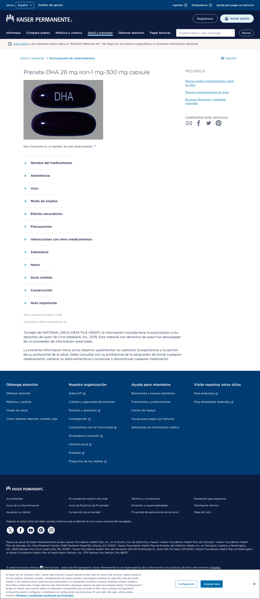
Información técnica (206, 505)
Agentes (178, 5)
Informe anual (78, 444)
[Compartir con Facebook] (198, 123)
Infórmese (13, 32)
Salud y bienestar (100, 32)
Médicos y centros (69, 32)
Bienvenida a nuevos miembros (153, 393)
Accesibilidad (14, 498)
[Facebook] (20, 530)
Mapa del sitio (202, 512)
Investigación (78, 419)
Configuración (186, 584)
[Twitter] (9, 530)
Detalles (215, 567)
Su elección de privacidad (84, 512)
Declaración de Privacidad (58, 595)
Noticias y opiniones (83, 410)
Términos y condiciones (145, 498)
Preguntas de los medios (86, 461)
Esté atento (21, 43)
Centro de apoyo (50, 5)
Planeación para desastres (210, 498)
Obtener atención (131, 32)
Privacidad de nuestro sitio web (88, 498)
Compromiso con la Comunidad (91, 427)
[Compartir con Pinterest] (218, 123)
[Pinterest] (40, 530)
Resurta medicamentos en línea (207, 92)
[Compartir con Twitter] (208, 123)
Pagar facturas (160, 32)
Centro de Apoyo (143, 410)
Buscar (246, 32)
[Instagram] (50, 530)
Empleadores (200, 5)
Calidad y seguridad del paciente (92, 402)
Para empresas (204, 393)
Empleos (75, 452)
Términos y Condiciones (29, 595)
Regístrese (205, 18)
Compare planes (38, 32)
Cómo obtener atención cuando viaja (31, 419)
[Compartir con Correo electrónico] (188, 123)
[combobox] (205, 33)
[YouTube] (30, 530)
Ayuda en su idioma (18, 512)
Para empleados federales (212, 402)
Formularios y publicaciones (150, 402)
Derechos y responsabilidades (149, 505)
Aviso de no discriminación (22, 505)
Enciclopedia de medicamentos (72, 58)
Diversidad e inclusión (84, 435)
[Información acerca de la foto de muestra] (95, 146)
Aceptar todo (211, 584)
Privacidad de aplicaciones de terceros (155, 512)
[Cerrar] (254, 584)
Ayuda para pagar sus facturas (235, 5)
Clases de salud (17, 410)
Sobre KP (75, 393)
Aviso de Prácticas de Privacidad (89, 505)
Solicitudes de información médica (155, 427)
